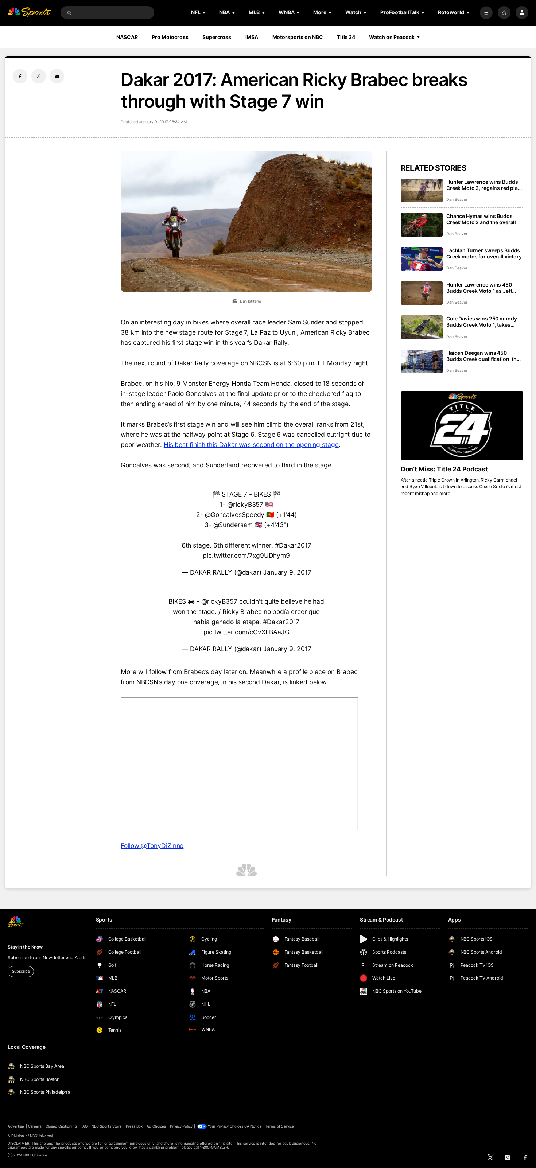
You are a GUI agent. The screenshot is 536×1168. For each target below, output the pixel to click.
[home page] (29, 13)
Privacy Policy (181, 1126)
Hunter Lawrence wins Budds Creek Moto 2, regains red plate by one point (484, 185)
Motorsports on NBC (297, 37)
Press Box (134, 1126)
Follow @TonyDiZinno (152, 845)
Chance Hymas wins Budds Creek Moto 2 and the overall (481, 219)
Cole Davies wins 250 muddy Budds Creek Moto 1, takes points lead (481, 321)
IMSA (252, 37)
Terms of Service (279, 1126)
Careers (35, 1126)
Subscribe (21, 971)
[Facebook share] (20, 76)
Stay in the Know (25, 947)
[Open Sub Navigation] (204, 12)
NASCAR (126, 37)
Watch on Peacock (391, 37)
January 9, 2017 (287, 572)
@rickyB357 (245, 504)
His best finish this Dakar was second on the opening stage (251, 444)
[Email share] (57, 76)
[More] (486, 12)
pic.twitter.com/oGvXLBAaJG (246, 632)
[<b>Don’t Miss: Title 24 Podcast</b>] (462, 425)
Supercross (216, 37)
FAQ (84, 1126)
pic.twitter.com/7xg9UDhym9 (246, 555)
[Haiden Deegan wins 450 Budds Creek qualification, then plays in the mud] (422, 361)
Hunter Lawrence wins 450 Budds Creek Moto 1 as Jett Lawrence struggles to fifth (479, 287)
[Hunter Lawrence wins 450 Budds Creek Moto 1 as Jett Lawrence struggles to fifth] (422, 293)
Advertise (16, 1126)
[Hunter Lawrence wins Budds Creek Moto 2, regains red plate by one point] (422, 190)
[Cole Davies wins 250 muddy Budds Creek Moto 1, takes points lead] (422, 327)
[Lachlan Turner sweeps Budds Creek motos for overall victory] (422, 259)
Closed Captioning (61, 1126)
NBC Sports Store (107, 1126)
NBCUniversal (41, 1136)
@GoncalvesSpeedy (235, 514)
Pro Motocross (170, 37)
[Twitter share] (38, 76)
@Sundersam (233, 525)
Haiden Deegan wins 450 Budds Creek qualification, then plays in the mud (484, 356)
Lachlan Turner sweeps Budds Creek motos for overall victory (484, 253)
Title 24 (346, 37)
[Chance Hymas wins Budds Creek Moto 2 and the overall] (422, 225)
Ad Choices (156, 1126)
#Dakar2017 (293, 545)
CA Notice (252, 1126)
